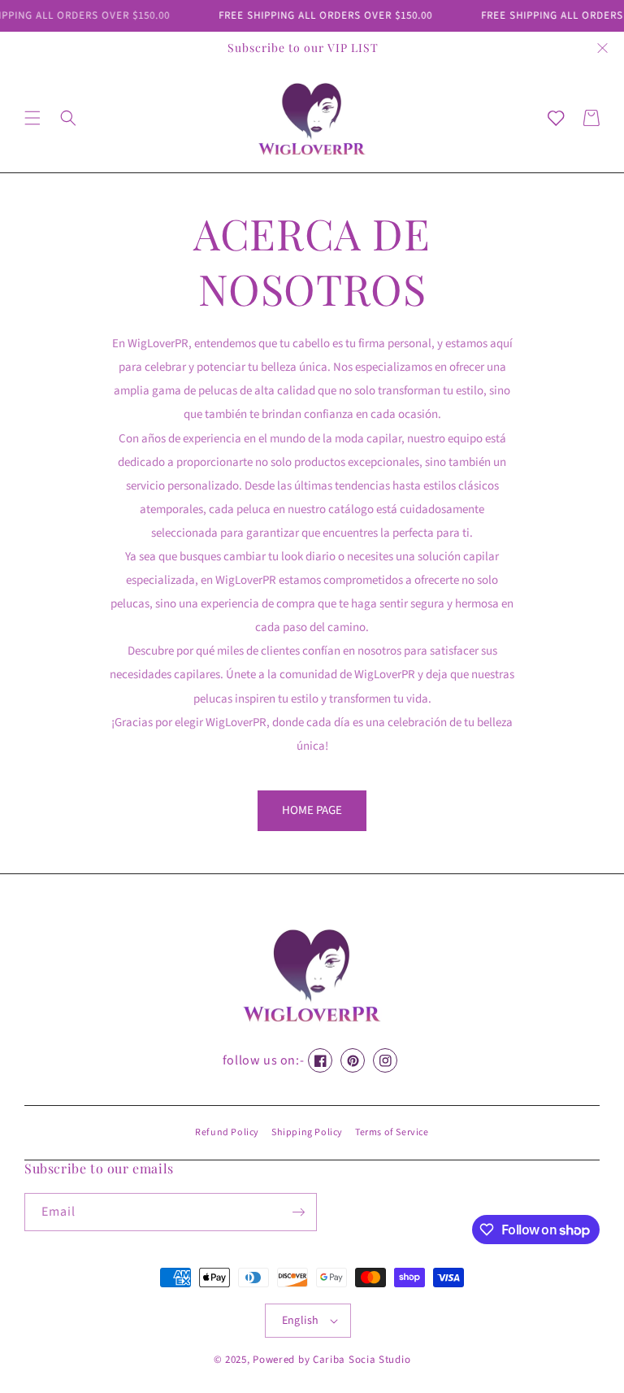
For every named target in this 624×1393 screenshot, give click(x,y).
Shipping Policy (307, 1132)
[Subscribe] (298, 1212)
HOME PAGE (312, 810)
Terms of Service (392, 1132)
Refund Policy (227, 1132)
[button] (32, 118)
